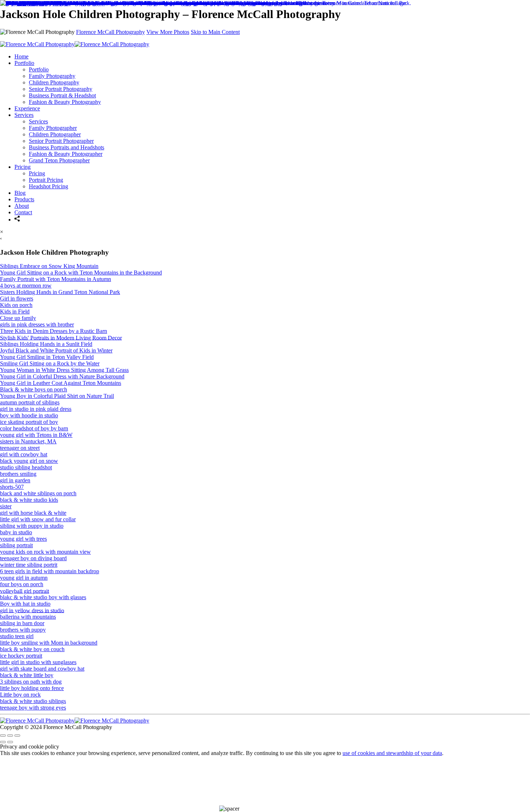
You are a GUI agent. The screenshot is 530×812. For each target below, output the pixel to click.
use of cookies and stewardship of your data (392, 753)
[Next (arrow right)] (10, 742)
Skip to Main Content (215, 32)
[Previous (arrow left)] (3, 742)
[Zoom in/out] (17, 735)
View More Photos (167, 32)
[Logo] (74, 720)
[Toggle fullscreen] (10, 735)
